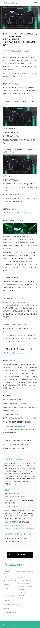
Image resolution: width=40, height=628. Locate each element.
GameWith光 (22, 595)
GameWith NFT (23, 589)
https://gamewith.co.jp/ (16, 426)
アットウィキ (22, 598)
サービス (20, 577)
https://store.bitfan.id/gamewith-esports (17, 213)
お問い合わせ (8, 601)
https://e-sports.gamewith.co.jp (14, 353)
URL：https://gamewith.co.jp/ (14, 525)
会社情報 (6, 585)
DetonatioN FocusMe (25, 587)
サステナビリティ (9, 596)
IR (4, 592)
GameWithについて (10, 581)
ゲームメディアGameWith (25, 581)
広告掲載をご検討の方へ (11, 605)
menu (35, 3)
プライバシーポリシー (10, 624)
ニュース (6, 588)
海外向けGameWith (24, 584)
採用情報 (6, 608)
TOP (5, 577)
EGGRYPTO (21, 592)
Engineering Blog (10, 612)
